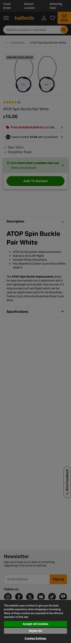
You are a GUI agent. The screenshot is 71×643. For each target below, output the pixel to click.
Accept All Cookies (36, 624)
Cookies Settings (35, 638)
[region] (35, 621)
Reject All (35, 631)
